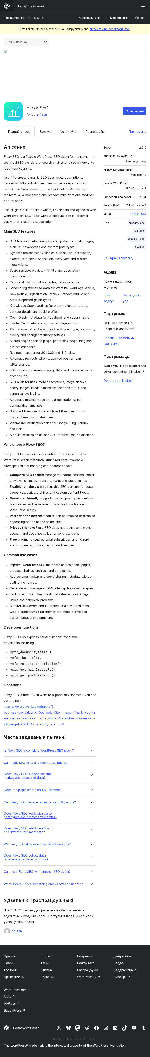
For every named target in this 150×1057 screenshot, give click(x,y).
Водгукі (45, 132)
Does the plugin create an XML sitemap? (33, 790)
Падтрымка (137, 132)
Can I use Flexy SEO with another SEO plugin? (37, 872)
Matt (9, 997)
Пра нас (10, 956)
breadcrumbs (137, 222)
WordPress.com (17, 990)
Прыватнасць (14, 977)
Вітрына (46, 956)
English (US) (138, 213)
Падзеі (118, 963)
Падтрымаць (125, 970)
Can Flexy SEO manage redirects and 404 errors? (40, 802)
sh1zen (42, 114)
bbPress (12, 1003)
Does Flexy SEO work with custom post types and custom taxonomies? (30, 815)
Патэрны (47, 977)
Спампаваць (135, 111)
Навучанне (85, 956)
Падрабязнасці (19, 132)
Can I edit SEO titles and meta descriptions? (36, 763)
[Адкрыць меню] (144, 6)
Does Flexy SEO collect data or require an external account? (26, 857)
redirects (139, 230)
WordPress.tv (88, 977)
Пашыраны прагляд (118, 258)
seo (142, 238)
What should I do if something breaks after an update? (43, 884)
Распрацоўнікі (87, 970)
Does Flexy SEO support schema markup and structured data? (28, 776)
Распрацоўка (95, 132)
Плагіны (46, 970)
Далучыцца (122, 956)
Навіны (9, 963)
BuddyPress (14, 1010)
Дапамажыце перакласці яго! (110, 29)
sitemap (140, 246)
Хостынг (10, 970)
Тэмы (44, 963)
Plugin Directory (14, 17)
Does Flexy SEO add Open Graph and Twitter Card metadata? (28, 830)
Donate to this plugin (118, 381)
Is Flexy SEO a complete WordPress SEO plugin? (39, 750)
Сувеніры (122, 977)
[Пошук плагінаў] (45, 42)
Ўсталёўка (68, 132)
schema (132, 238)
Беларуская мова (26, 1028)
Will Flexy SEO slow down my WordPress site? (37, 844)
